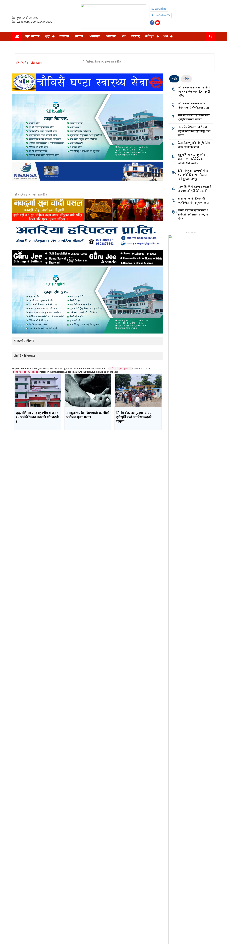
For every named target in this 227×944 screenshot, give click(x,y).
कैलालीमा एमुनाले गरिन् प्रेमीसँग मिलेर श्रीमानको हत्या (194, 145)
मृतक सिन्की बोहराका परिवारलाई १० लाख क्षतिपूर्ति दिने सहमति (194, 189)
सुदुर (47, 36)
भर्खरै (174, 78)
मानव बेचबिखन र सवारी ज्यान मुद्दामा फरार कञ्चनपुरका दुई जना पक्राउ (194, 131)
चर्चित (186, 78)
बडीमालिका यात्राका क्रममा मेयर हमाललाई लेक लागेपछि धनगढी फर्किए (194, 91)
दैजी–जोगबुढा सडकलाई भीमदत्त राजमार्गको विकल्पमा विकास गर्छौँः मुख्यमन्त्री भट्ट (194, 175)
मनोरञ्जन (149, 36)
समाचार (79, 36)
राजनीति (64, 36)
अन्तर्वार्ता (111, 36)
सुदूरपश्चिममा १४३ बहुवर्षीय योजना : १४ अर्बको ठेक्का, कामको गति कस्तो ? (191, 159)
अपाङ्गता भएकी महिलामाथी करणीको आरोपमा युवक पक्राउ (193, 200)
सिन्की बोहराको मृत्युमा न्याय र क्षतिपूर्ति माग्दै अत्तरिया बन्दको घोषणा (193, 214)
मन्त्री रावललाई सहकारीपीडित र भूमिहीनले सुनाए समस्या (194, 117)
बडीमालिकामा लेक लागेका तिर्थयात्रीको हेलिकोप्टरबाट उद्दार (193, 105)
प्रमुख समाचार (32, 36)
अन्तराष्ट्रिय (94, 36)
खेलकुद (135, 36)
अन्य (165, 36)
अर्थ (123, 36)
